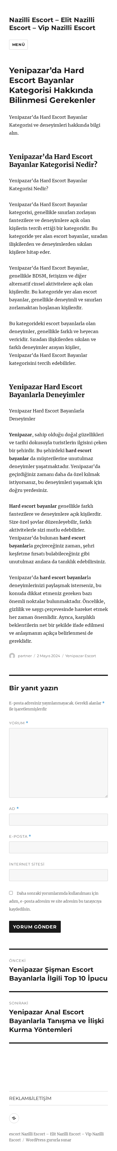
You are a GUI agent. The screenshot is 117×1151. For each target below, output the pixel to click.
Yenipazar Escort (80, 655)
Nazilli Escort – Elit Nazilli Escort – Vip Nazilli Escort (52, 24)
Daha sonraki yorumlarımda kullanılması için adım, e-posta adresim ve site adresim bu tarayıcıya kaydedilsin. (55, 901)
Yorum (18, 723)
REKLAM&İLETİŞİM (30, 1098)
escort (14, 1134)
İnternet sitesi (27, 864)
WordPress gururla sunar (48, 1140)
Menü (18, 44)
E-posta (20, 836)
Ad (14, 808)
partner (25, 655)
